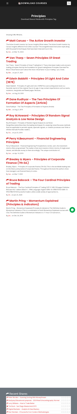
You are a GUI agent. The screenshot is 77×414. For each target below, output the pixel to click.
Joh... (9, 216)
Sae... (10, 174)
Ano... (10, 93)
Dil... (9, 195)
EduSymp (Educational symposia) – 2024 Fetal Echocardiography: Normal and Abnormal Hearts (33, 400)
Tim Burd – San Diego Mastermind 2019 (22, 406)
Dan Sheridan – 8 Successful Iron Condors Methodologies (28, 412)
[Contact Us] (72, 210)
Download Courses (34, 3)
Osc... (10, 133)
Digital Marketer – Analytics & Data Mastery (23, 409)
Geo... (10, 153)
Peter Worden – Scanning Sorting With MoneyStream (27, 397)
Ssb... (10, 52)
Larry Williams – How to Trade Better (21, 403)
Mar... (10, 73)
